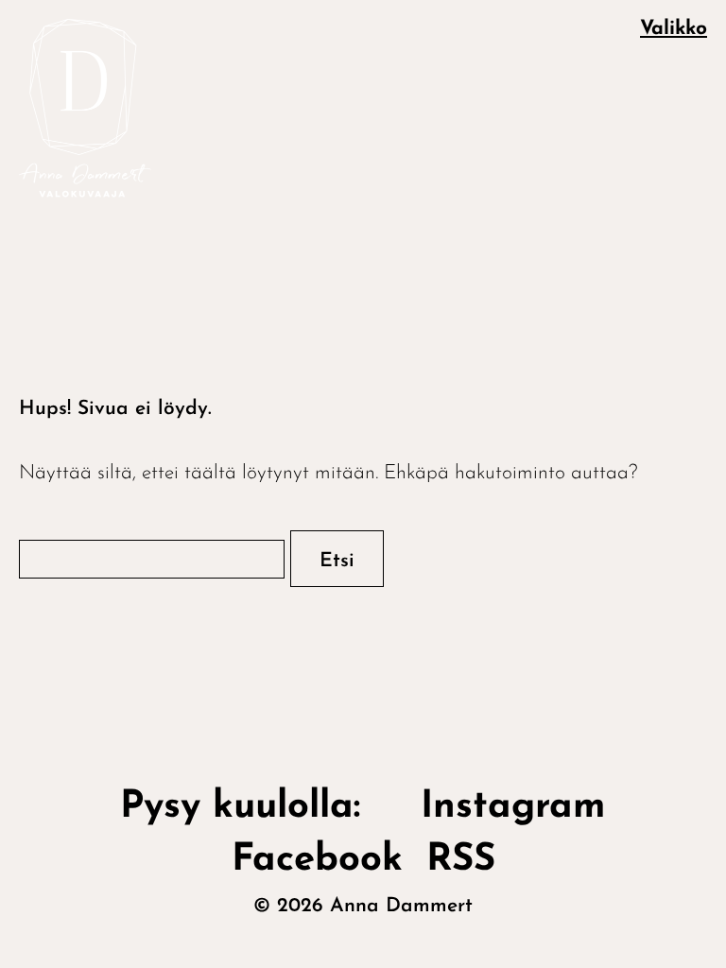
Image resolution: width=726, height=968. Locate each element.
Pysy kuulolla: (258, 807)
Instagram (513, 807)
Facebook (317, 860)
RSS (460, 860)
